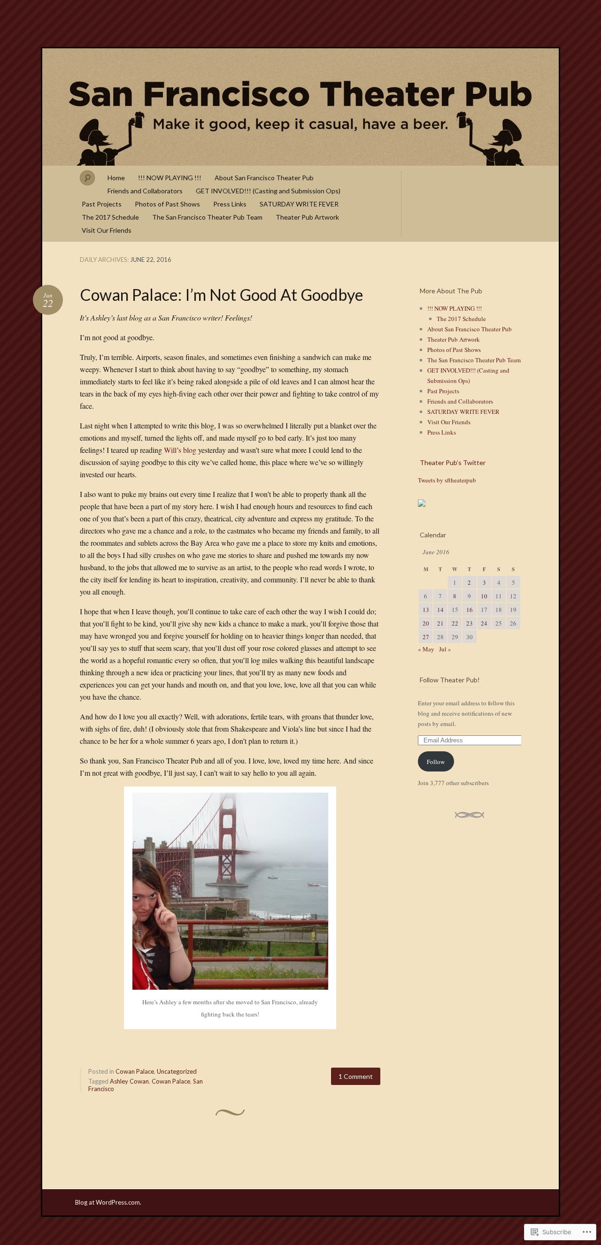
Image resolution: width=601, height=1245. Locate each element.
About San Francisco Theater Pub (264, 178)
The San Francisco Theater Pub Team (207, 217)
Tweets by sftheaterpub (447, 480)
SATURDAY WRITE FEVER (299, 204)
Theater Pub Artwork (307, 217)
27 (426, 637)
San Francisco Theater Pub (300, 107)
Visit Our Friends (106, 230)
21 (440, 623)
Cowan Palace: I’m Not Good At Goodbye (221, 294)
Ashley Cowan (129, 1081)
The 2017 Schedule (110, 217)
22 (455, 623)
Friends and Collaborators (145, 191)
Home (116, 178)
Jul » (445, 649)
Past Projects (102, 204)
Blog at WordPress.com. (108, 1202)
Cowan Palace (135, 1071)
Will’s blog (180, 450)
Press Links (230, 204)
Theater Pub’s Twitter (452, 462)
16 (469, 609)
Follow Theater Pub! (450, 680)
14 (440, 609)
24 (484, 623)
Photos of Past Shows (167, 204)
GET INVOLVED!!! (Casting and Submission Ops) (268, 191)
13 (426, 609)
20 (426, 623)
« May (426, 649)
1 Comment (356, 1076)
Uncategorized (177, 1071)
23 (469, 623)
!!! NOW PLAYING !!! (169, 178)
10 (484, 596)
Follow (436, 761)
